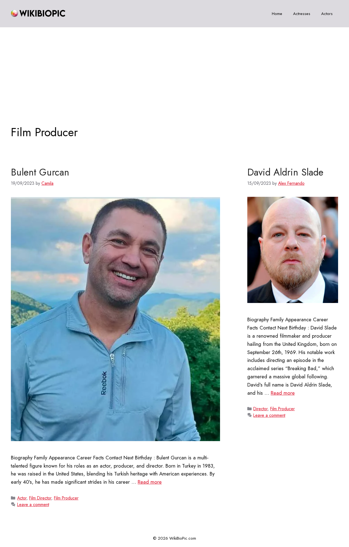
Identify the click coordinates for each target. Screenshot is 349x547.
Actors (327, 14)
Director (260, 409)
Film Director (40, 498)
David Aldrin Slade (285, 172)
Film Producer (66, 498)
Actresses (301, 14)
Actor (21, 498)
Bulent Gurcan (40, 172)
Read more (150, 482)
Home (277, 14)
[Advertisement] (174, 68)
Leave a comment (33, 504)
